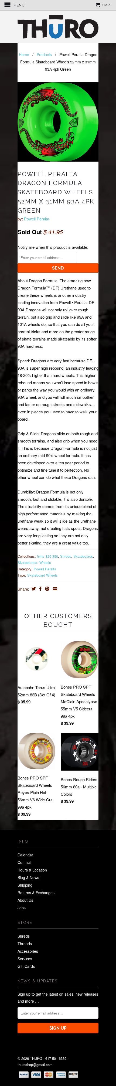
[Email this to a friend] (54, 589)
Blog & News (28, 877)
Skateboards (83, 556)
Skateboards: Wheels (34, 562)
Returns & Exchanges (36, 892)
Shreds (65, 556)
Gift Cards (26, 966)
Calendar (25, 854)
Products (44, 54)
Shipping (25, 885)
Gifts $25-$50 (47, 556)
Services (25, 958)
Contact (24, 862)
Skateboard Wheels (42, 575)
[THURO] (58, 27)
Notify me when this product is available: (53, 247)
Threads (25, 943)
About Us (25, 900)
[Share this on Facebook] (40, 589)
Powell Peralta (36, 219)
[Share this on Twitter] (33, 589)
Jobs (22, 907)
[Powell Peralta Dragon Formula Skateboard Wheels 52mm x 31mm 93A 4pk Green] (58, 121)
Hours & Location (32, 870)
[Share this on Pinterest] (46, 589)
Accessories (28, 951)
